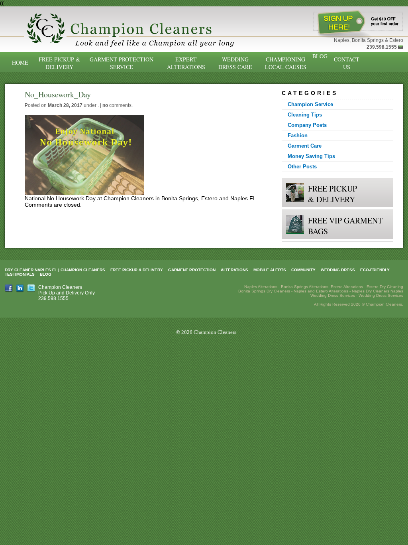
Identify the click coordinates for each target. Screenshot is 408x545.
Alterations (234, 270)
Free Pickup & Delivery (59, 63)
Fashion (298, 135)
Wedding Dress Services (381, 295)
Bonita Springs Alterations (304, 286)
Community (303, 270)
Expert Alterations (186, 63)
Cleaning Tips (305, 115)
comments (116, 105)
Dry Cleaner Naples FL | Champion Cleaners (55, 270)
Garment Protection (192, 270)
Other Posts (302, 167)
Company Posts (307, 125)
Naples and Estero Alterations (321, 291)
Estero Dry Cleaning (385, 286)
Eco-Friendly (375, 270)
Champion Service (310, 104)
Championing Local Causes (285, 63)
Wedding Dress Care (235, 63)
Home (20, 62)
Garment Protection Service (121, 63)
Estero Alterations (347, 286)
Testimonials (20, 274)
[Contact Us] (400, 47)
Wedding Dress (338, 270)
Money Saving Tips (311, 156)
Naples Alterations (260, 286)
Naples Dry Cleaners (370, 291)
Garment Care (305, 146)
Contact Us (346, 63)
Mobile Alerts (269, 270)
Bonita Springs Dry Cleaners (264, 291)
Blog (320, 56)
